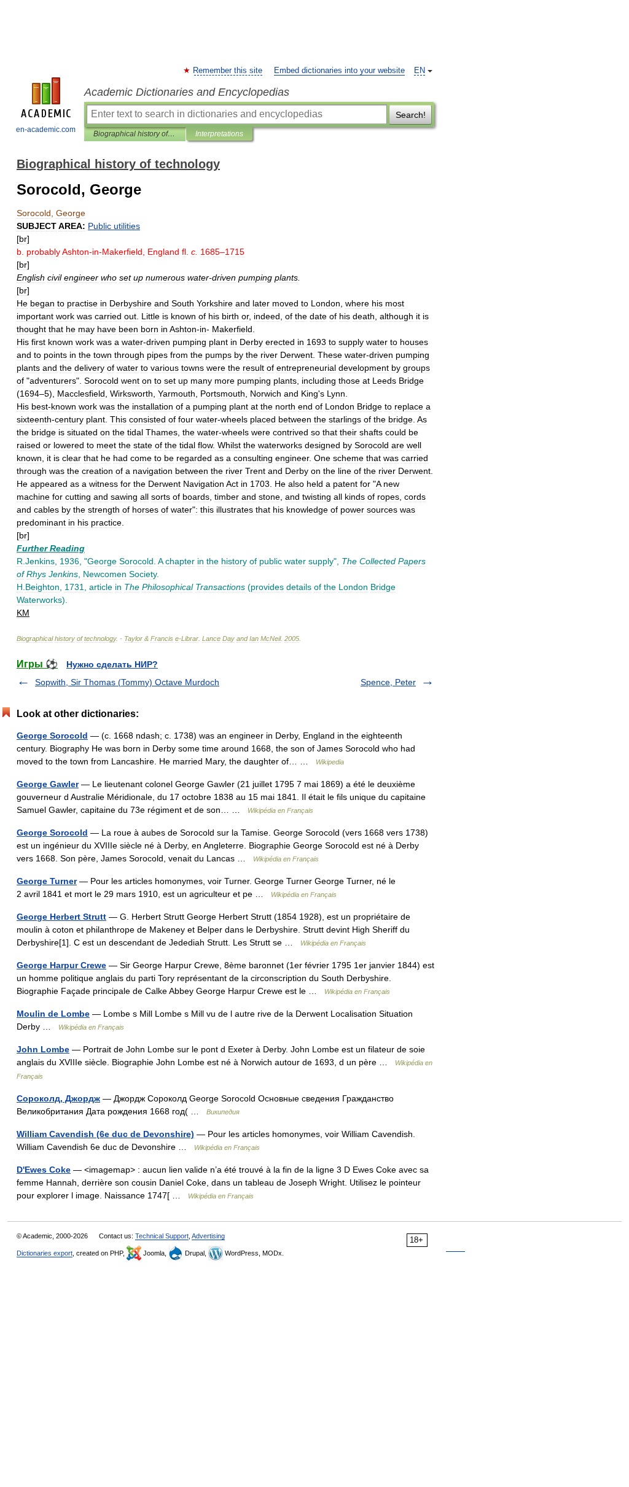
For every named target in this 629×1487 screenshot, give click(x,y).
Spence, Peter (388, 682)
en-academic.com (46, 129)
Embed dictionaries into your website (339, 70)
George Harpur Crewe (61, 965)
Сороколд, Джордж (58, 1098)
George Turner (47, 881)
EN (419, 70)
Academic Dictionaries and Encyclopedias (186, 92)
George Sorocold (52, 735)
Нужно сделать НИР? (112, 664)
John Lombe (43, 1049)
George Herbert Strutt (61, 917)
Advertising (208, 1236)
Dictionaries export (44, 1253)
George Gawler (48, 784)
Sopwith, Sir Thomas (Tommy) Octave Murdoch (127, 682)
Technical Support (162, 1236)
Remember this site (228, 70)
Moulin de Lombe (53, 1014)
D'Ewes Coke (44, 1169)
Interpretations (219, 134)
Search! (411, 115)
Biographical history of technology (134, 134)
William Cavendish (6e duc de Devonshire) (105, 1134)
